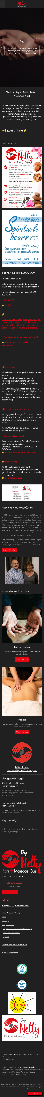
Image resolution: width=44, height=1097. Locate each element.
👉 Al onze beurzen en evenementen (19, 452)
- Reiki (4, 917)
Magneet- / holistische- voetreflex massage (17, 929)
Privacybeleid (6, 906)
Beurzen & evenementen (10, 953)
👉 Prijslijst (6, 305)
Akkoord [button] (35, 1093)
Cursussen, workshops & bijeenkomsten (14, 945)
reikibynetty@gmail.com (14, 883)
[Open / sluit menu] (2, 4)
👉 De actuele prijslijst (12, 477)
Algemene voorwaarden (20, 906)
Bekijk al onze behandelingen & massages (22, 769)
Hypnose (6, 937)
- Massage (5, 921)
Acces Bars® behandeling (12, 933)
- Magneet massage (8, 925)
